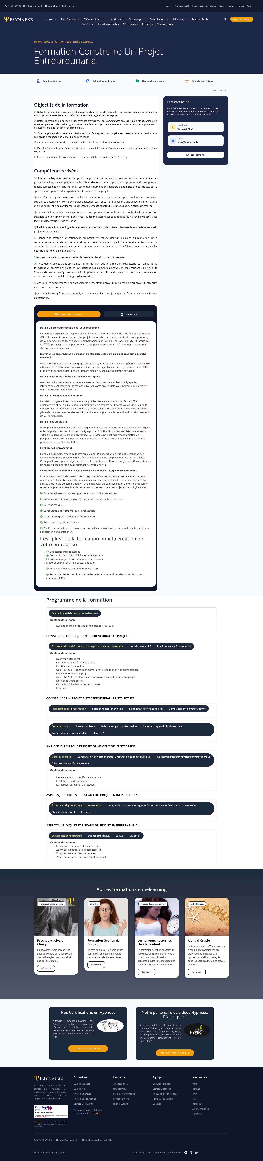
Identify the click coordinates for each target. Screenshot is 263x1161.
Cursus (240, 6)
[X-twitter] (191, 1152)
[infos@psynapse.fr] (67, 1140)
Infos (167, 6)
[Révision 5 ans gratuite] (156, 80)
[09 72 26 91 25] (43, 1140)
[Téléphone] (196, 127)
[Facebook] (185, 1152)
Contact (230, 6)
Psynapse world (182, 6)
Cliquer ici (37, 1122)
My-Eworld (96, 1113)
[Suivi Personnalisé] (57, 80)
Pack (249, 6)
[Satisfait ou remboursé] (106, 80)
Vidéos (221, 6)
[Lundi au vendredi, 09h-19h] (97, 1140)
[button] (50, 19)
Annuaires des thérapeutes (204, 6)
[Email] (196, 140)
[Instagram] (196, 1152)
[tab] (69, 314)
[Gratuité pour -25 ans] (205, 80)
